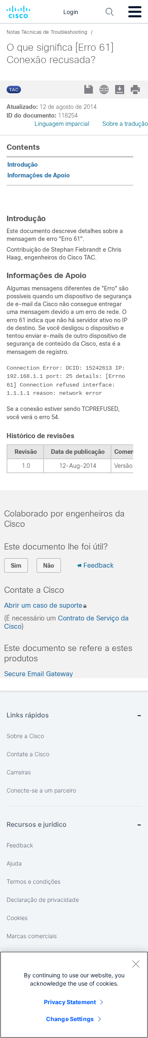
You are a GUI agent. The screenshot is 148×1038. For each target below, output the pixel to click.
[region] (74, 994)
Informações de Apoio (38, 175)
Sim (16, 565)
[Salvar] (89, 90)
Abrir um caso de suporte (43, 605)
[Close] (136, 964)
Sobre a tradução (125, 123)
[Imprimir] (136, 89)
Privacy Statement (70, 1001)
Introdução (22, 164)
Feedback (98, 565)
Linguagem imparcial (62, 123)
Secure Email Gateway (38, 673)
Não (48, 565)
